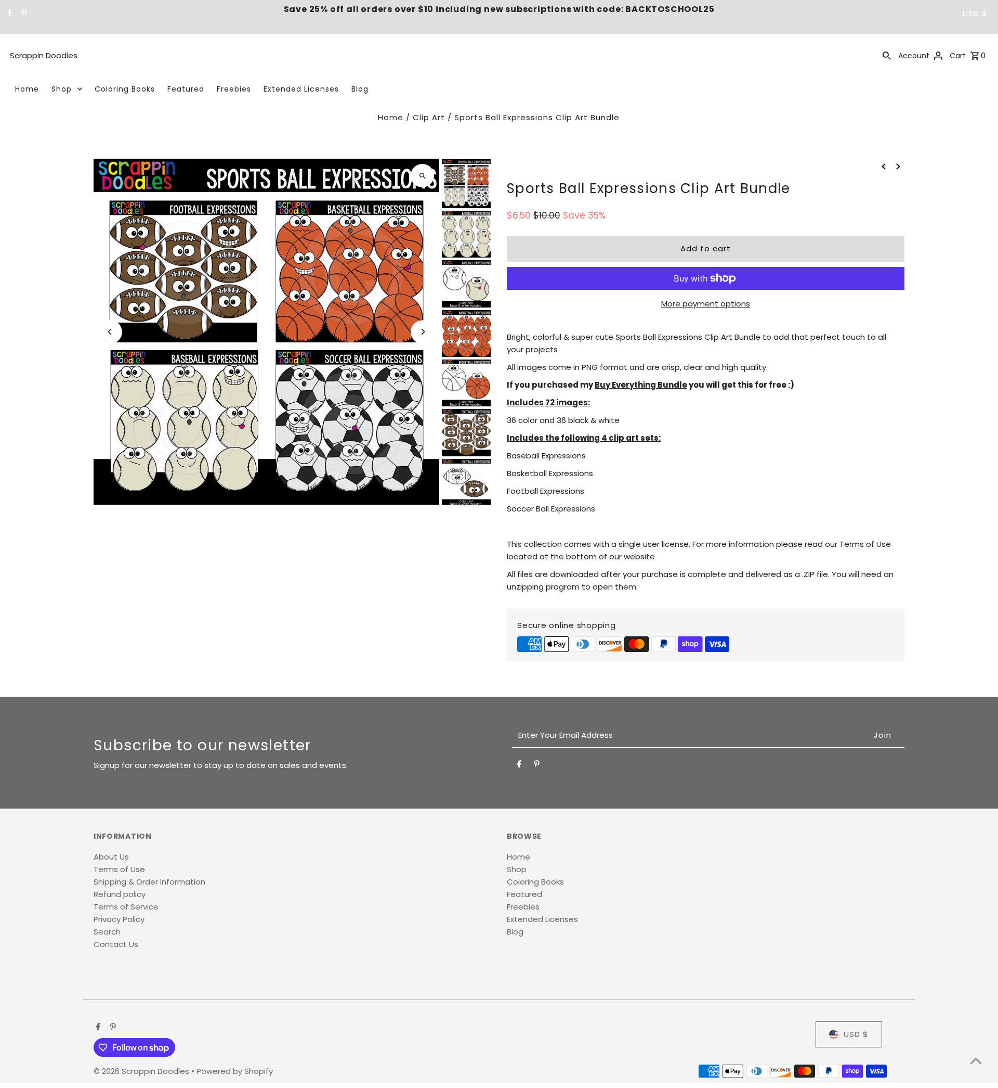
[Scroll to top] (976, 1060)
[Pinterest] (23, 13)
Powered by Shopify (234, 1071)
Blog (360, 89)
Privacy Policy (119, 919)
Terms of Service (126, 906)
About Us (111, 856)
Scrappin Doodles (43, 55)
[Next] (422, 331)
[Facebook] (8, 13)
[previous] (883, 166)
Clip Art (429, 117)
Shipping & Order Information (149, 881)
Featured (185, 89)
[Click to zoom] (422, 175)
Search (107, 931)
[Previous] (110, 331)
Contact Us (116, 944)
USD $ (975, 13)
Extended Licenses (301, 89)
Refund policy (120, 894)
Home (27, 89)
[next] (898, 166)
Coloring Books (125, 89)
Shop (61, 89)
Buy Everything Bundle (641, 384)
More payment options (705, 303)
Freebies (234, 89)
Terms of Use (119, 869)
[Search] (887, 55)
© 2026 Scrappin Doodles (142, 1071)
